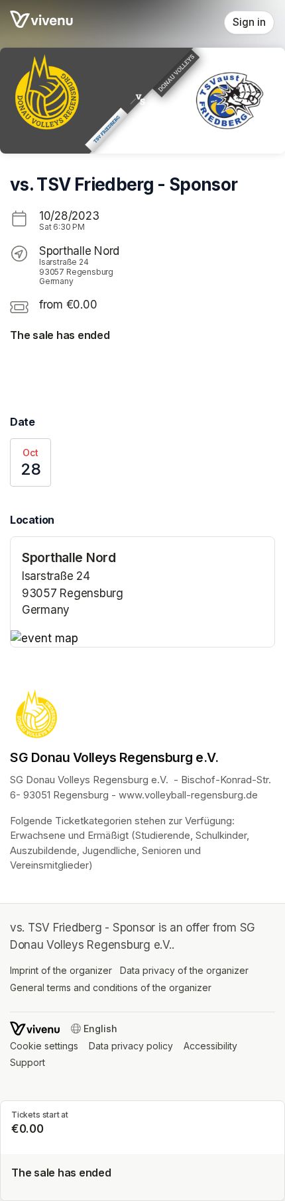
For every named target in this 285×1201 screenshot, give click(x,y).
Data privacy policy (131, 1045)
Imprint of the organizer (61, 970)
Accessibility (210, 1045)
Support (27, 1062)
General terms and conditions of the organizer (110, 987)
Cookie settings (44, 1045)
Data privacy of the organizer (184, 970)
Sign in (249, 22)
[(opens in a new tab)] (142, 639)
